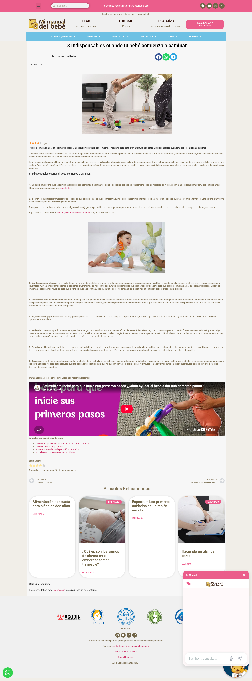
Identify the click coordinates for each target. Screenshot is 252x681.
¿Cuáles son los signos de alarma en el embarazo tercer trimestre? (100, 558)
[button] (38, 6)
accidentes (65, 188)
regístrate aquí (142, 5)
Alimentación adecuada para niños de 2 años (57, 449)
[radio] (30, 466)
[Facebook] (203, 6)
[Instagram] (215, 6)
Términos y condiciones (125, 651)
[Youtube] (209, 6)
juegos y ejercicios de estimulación (73, 212)
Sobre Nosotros (125, 657)
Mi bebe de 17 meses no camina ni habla (55, 452)
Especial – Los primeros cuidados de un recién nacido (151, 506)
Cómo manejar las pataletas (49, 446)
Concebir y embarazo (61, 36)
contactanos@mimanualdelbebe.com (130, 646)
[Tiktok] (222, 6)
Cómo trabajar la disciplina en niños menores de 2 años (62, 443)
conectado (59, 590)
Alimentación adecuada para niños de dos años (51, 504)
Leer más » (38, 514)
